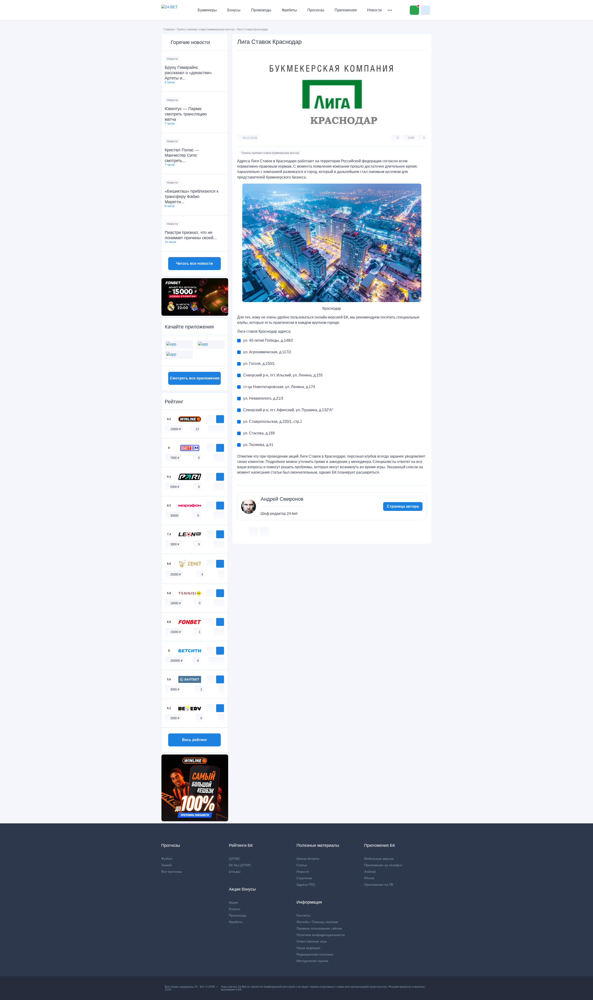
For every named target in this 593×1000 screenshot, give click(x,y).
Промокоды (261, 10)
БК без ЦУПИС (240, 865)
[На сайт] (220, 419)
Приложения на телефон (383, 865)
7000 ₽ (175, 458)
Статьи (301, 865)
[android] (216, 429)
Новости (374, 10)
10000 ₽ (175, 429)
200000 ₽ (176, 660)
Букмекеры (207, 10)
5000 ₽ (175, 487)
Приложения (346, 10)
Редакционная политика (314, 954)
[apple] (221, 429)
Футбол (166, 858)
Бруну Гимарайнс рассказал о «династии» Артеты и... (188, 72)
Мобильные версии (379, 858)
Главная (169, 29)
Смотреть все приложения (194, 378)
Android (369, 871)
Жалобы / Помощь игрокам (317, 922)
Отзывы (234, 871)
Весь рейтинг (194, 740)
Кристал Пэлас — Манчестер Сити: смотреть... (182, 155)
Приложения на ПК (378, 884)
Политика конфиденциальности (320, 935)
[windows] (211, 429)
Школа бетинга (307, 858)
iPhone (369, 878)
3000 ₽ (175, 544)
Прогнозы (315, 10)
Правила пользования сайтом (319, 928)
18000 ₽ (175, 603)
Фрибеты (289, 10)
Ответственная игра (311, 941)
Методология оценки (312, 961)
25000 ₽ (175, 574)
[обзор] (210, 419)
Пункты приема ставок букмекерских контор (205, 29)
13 (197, 429)
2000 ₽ (175, 718)
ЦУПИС (234, 858)
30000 (174, 515)
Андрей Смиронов (282, 499)
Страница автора (403, 506)
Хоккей (166, 865)
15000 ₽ (175, 632)
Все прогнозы (171, 871)
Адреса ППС (305, 884)
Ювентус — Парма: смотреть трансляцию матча (186, 114)
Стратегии (304, 878)
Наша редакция (308, 948)
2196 (411, 138)
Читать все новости (194, 263)
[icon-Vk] (253, 531)
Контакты (303, 915)
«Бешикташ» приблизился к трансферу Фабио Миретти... (191, 196)
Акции (233, 902)
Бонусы (233, 10)
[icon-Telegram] (264, 531)
